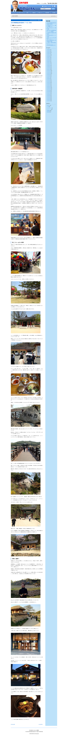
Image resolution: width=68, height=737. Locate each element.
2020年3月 (48, 60)
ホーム (14, 12)
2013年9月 (48, 74)
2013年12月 (49, 70)
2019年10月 (49, 66)
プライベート (49, 109)
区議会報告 (47, 12)
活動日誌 (34, 12)
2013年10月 (49, 73)
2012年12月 (49, 86)
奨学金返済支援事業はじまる (51, 45)
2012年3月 (48, 98)
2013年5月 (48, 79)
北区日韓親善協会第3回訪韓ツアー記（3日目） (21, 22)
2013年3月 (48, 82)
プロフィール (21, 12)
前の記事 (13, 724)
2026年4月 (48, 52)
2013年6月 (48, 78)
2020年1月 (48, 62)
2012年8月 (48, 91)
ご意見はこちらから (47, 6)
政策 (27, 12)
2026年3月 (48, 53)
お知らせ (48, 105)
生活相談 (53, 12)
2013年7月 (48, 77)
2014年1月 (48, 69)
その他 (48, 106)
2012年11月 (49, 87)
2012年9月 (48, 90)
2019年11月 (49, 65)
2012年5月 (48, 95)
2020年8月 (48, 56)
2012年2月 (48, 99)
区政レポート (40, 12)
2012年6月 (48, 94)
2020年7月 (48, 57)
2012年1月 (48, 100)
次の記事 (40, 724)
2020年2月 (48, 61)
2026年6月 (48, 49)
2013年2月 (48, 83)
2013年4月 (48, 81)
